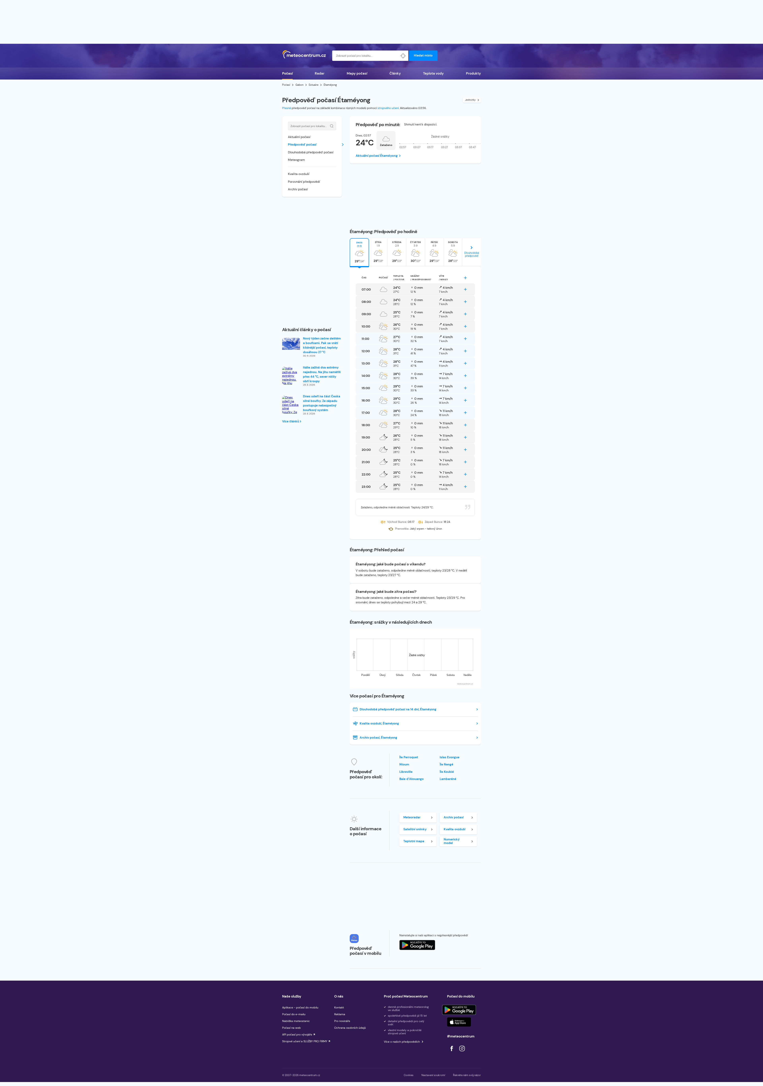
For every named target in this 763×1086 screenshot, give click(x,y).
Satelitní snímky (415, 829)
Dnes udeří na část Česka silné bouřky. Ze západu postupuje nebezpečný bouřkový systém (321, 403)
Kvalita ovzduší (298, 174)
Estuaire (313, 85)
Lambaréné (448, 779)
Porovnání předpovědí (304, 182)
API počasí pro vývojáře (297, 1034)
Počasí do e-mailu (293, 1014)
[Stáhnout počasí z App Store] (417, 945)
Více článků (291, 421)
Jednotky (470, 99)
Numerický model (452, 841)
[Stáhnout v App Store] (459, 1022)
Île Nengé (446, 764)
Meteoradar (411, 817)
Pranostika (402, 528)
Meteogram (296, 160)
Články (395, 73)
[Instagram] (462, 1052)
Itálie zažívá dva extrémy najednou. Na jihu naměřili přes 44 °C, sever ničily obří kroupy (322, 374)
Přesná (286, 108)
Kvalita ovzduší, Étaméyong (379, 723)
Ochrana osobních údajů (350, 1028)
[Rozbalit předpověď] (465, 277)
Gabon (299, 85)
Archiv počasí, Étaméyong (378, 738)
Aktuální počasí (299, 137)
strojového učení (388, 108)
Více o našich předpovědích (402, 1041)
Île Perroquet (408, 757)
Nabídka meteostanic (296, 1021)
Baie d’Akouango (411, 779)
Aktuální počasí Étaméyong (377, 156)
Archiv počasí (298, 189)
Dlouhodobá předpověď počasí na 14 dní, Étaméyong (398, 709)
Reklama (339, 1014)
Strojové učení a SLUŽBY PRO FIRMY (304, 1041)
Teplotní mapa (413, 841)
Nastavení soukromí (433, 1075)
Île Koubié (447, 772)
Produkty (473, 73)
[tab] (359, 252)
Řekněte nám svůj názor (467, 1075)
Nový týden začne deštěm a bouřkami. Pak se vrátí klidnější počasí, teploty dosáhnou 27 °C (322, 345)
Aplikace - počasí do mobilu (300, 1007)
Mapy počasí (357, 73)
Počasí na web (291, 1028)
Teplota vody (433, 73)
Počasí (287, 73)
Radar (319, 73)
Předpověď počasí (302, 144)
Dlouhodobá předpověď (471, 254)
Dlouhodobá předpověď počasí (310, 152)
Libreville (405, 772)
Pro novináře (342, 1021)
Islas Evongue (449, 757)
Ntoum (404, 764)
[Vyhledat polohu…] (403, 56)
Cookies (408, 1075)
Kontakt (339, 1007)
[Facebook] (452, 1052)
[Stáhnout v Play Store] (459, 1009)
